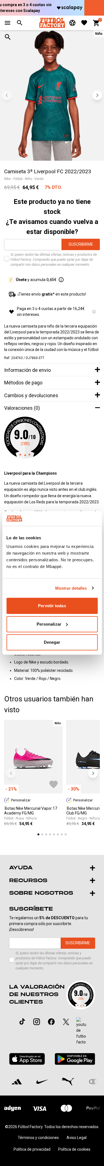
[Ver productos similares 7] (62, 834)
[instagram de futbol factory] (36, 1021)
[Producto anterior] (11, 773)
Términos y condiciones (38, 1137)
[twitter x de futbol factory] (66, 1021)
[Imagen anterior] (7, 95)
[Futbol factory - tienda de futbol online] (52, 23)
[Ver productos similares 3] (46, 834)
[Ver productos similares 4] (50, 834)
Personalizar (49, 624)
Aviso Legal (77, 1137)
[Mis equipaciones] (72, 22)
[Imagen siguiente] (97, 95)
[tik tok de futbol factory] (22, 1021)
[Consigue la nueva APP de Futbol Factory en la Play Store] (75, 1059)
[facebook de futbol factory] (51, 1021)
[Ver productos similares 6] (58, 834)
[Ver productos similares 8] (66, 834)
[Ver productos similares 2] (42, 834)
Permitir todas (52, 605)
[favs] (84, 22)
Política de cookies (74, 1149)
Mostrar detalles (71, 588)
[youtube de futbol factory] (81, 1031)
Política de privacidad (32, 1149)
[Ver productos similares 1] (38, 834)
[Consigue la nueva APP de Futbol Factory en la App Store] (27, 1059)
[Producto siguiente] (93, 773)
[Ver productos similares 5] (54, 834)
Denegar (52, 642)
